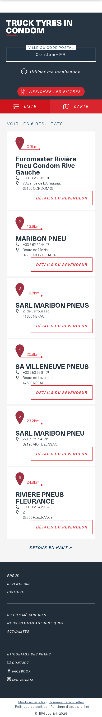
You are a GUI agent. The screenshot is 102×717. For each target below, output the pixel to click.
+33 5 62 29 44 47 (36, 244)
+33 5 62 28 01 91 (36, 177)
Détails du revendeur (62, 198)
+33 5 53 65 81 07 (36, 372)
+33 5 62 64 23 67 (36, 507)
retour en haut (48, 547)
